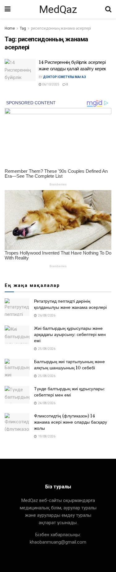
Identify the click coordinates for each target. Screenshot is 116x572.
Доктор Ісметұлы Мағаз (64, 77)
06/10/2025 (50, 84)
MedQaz (58, 9)
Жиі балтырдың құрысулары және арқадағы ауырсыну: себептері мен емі (70, 334)
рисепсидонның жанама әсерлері (61, 28)
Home (10, 28)
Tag (23, 28)
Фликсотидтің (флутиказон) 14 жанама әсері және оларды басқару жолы (70, 422)
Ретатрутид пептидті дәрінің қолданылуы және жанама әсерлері (70, 304)
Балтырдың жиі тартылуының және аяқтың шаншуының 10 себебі (69, 365)
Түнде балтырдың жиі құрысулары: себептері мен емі (69, 392)
